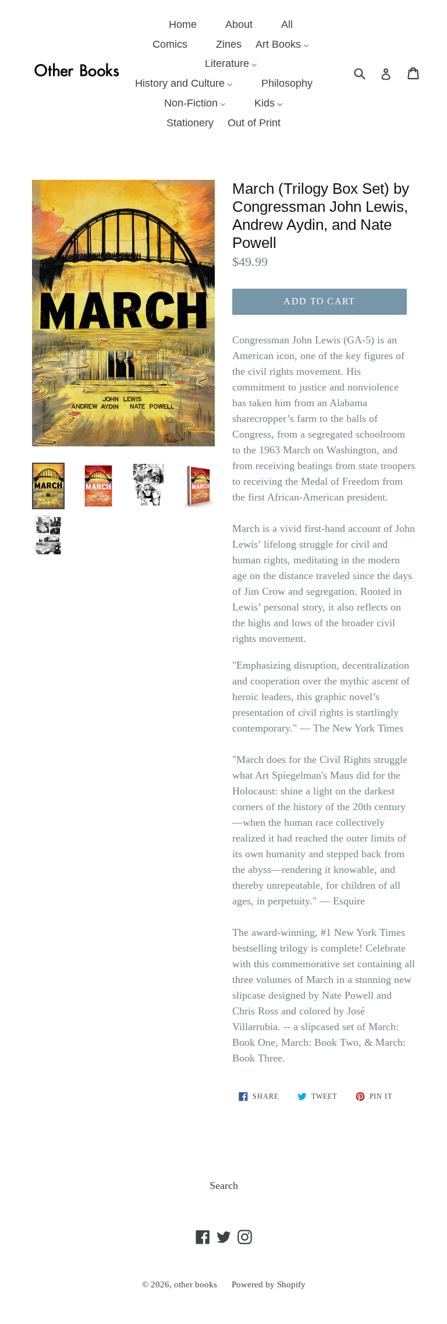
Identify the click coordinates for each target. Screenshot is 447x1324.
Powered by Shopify (269, 1284)
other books (195, 1284)
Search (224, 1185)
